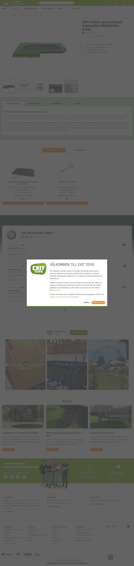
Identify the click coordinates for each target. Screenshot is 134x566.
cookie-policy (56, 290)
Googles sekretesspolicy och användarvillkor (64, 297)
